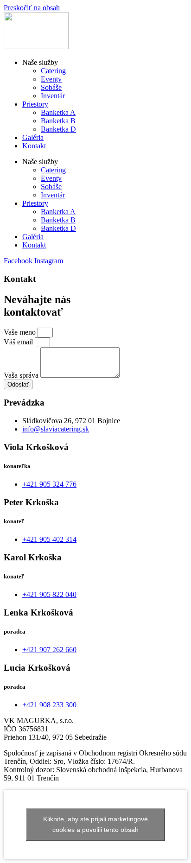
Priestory (35, 104)
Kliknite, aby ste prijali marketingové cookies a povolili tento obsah (95, 824)
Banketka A (58, 112)
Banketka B (58, 121)
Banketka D (58, 129)
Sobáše (51, 87)
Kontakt (34, 146)
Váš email (19, 342)
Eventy (51, 79)
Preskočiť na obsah (32, 8)
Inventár (53, 96)
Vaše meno (21, 332)
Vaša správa (22, 375)
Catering (53, 71)
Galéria (33, 137)
